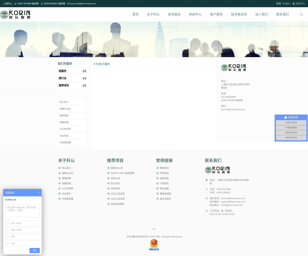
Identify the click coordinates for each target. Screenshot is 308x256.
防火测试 (115, 183)
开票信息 (164, 173)
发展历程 (64, 122)
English (286, 3)
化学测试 (115, 188)
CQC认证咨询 (118, 198)
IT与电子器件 (101, 64)
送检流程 (164, 178)
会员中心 (300, 3)
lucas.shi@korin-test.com (83, 3)
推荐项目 (72, 85)
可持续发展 (65, 142)
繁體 (278, 3)
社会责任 (64, 135)
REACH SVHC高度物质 (122, 173)
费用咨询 (164, 168)
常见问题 (164, 188)
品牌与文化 (65, 108)
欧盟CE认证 (117, 168)
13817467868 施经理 (28, 3)
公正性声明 (65, 129)
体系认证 (115, 178)
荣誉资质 (64, 115)
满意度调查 (165, 193)
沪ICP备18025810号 (137, 236)
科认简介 (64, 102)
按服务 (72, 71)
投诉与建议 (165, 198)
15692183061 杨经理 (54, 3)
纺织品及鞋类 (117, 204)
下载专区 (164, 183)
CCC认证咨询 (118, 193)
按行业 (72, 78)
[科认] (15, 14)
